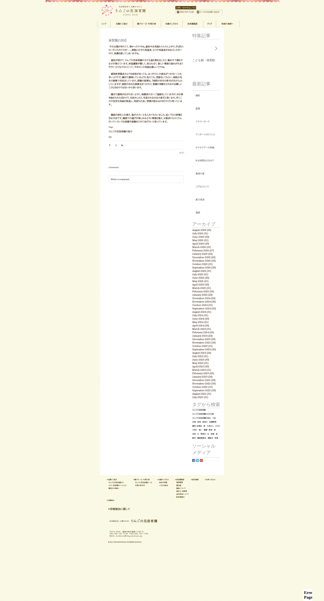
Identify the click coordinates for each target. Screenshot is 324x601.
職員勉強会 (201, 438)
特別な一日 (205, 434)
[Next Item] (216, 49)
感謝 (205, 430)
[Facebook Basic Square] (193, 460)
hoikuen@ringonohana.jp (129, 536)
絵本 (194, 438)
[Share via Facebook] (110, 145)
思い (200, 430)
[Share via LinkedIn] (122, 145)
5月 (110, 137)
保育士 (205, 422)
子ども (217, 426)
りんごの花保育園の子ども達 (203, 414)
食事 (216, 438)
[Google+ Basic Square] (201, 460)
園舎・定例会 (197, 426)
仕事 (194, 422)
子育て (194, 430)
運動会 (210, 438)
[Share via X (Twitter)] (116, 145)
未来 (194, 434)
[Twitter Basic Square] (197, 460)
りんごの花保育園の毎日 (120, 131)
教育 (210, 430)
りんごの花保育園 (199, 410)
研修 (212, 434)
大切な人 (210, 426)
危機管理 (212, 422)
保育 (199, 422)
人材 (214, 418)
